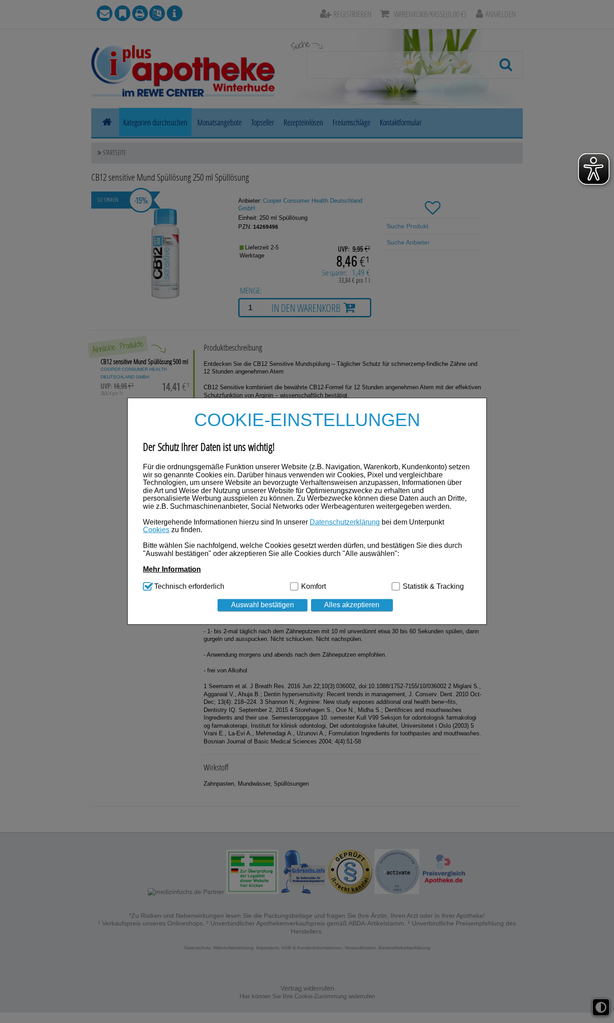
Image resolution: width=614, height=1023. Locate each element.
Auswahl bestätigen (262, 605)
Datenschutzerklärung (345, 522)
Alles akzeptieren (351, 605)
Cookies (156, 530)
